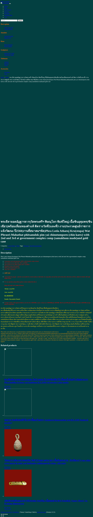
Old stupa (26, 246)
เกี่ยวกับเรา (7, 10)
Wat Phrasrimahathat (35, 246)
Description (7, 249)
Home (6, 6)
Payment (6, 13)
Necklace (7, 72)
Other (6, 65)
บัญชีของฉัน (8, 15)
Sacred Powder (8, 36)
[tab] (48, 249)
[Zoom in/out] (7, 514)
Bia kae (6, 63)
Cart (5, 17)
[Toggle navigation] (10, 3)
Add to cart (7, 388)
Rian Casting (8, 46)
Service (6, 11)
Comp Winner (8, 29)
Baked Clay (7, 38)
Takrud (6, 62)
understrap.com (41, 512)
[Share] (3, 514)
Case (5, 74)
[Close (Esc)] (1, 514)
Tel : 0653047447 (8, 295)
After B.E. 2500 (9, 55)
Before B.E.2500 (9, 53)
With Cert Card (8, 27)
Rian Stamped (8, 45)
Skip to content (5, 1)
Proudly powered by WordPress (10, 512)
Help (5, 8)
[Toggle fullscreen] (5, 514)
